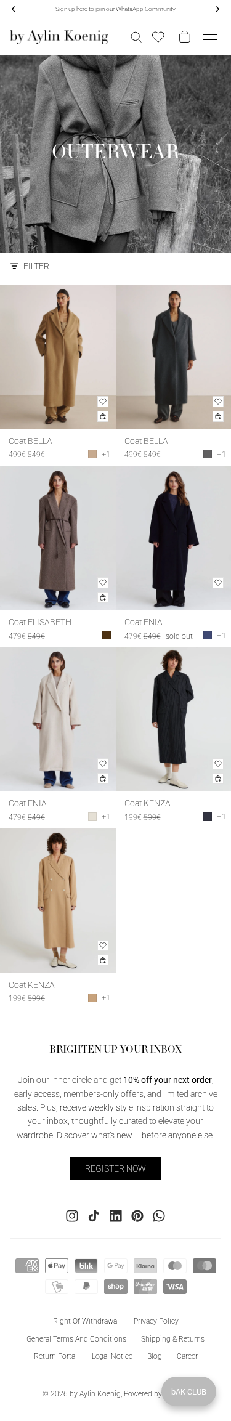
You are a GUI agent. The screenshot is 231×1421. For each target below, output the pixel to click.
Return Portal (55, 1356)
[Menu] (210, 37)
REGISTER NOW (115, 1168)
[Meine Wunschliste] (158, 37)
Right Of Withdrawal (86, 1320)
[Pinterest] (137, 1215)
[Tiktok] (93, 1215)
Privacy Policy (156, 1320)
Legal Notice (112, 1356)
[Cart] (182, 37)
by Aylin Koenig (95, 1394)
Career (187, 1356)
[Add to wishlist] (102, 401)
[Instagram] (72, 1215)
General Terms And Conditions (76, 1338)
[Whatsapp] (159, 1215)
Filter (36, 266)
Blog (154, 1356)
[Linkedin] (115, 1215)
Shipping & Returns (173, 1338)
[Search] (136, 37)
